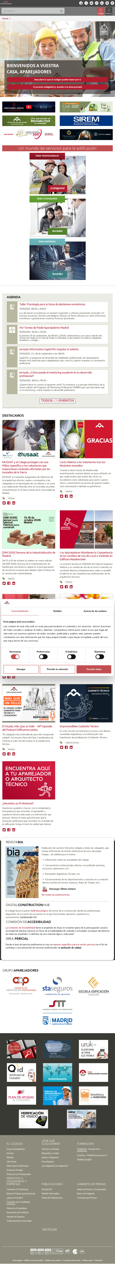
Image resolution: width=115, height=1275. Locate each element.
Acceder (57, 231)
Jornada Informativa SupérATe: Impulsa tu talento (48, 349)
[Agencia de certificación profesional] (21, 985)
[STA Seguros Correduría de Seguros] (57, 985)
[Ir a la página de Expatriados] (57, 1072)
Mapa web (87, 1260)
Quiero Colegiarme (50, 1157)
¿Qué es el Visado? (15, 1197)
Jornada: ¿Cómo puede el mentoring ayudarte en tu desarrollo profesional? (55, 374)
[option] (22, 1149)
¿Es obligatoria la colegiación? (55, 1165)
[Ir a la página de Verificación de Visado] (33, 1119)
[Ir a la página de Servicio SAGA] (57, 1095)
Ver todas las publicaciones (55, 894)
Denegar (21, 669)
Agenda (11, 579)
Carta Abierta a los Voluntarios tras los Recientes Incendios (82, 463)
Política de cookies (53, 1260)
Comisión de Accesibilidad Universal (18, 1202)
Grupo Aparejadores (16, 1149)
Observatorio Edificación (18, 1165)
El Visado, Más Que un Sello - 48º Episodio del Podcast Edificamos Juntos (27, 727)
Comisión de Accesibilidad (22, 927)
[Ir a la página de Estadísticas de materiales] (93, 1095)
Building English (84, 1159)
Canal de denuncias (72, 1260)
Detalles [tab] (57, 611)
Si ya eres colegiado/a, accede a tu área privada (57, 86)
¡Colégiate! (57, 188)
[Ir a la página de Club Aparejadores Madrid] (93, 1072)
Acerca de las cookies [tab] (95, 611)
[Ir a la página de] (21, 1049)
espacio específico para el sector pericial (73, 944)
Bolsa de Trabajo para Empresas (21, 1193)
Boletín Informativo (50, 1193)
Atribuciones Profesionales (19, 1174)
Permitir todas (94, 669)
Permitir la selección (57, 669)
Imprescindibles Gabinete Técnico (79, 726)
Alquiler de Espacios (16, 1216)
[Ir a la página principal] (6, 2)
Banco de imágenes (86, 1193)
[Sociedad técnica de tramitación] (57, 1012)
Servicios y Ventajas (50, 1149)
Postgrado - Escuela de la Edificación (88, 1150)
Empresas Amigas (15, 1170)
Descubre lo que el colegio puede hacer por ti (57, 79)
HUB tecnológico (39, 910)
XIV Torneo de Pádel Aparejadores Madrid (44, 327)
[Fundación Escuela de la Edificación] (94, 986)
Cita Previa (11, 1161)
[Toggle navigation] (109, 11)
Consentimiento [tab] (20, 611)
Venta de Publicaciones (52, 1197)
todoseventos (57, 400)
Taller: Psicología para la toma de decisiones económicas (52, 304)
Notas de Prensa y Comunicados (91, 1189)
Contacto (98, 1260)
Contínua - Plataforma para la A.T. (92, 1155)
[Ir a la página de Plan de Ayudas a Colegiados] (21, 1095)
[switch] (43, 656)
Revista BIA (47, 1189)
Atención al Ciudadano (17, 1208)
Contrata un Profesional (17, 1189)
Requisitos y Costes (50, 1153)
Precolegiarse (48, 1161)
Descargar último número (62, 888)
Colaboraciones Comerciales (19, 1220)
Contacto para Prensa (87, 1197)
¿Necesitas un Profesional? (18, 803)
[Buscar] (61, 11)
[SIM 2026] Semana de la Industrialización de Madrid (28, 554)
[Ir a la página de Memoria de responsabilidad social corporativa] (81, 1119)
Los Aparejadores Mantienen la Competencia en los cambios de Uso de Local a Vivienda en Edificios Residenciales (86, 556)
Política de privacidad (33, 1260)
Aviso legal (17, 1260)
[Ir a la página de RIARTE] (57, 1049)
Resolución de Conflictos (18, 1212)
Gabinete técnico (72, 743)
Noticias (11, 498)
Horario (10, 1153)
